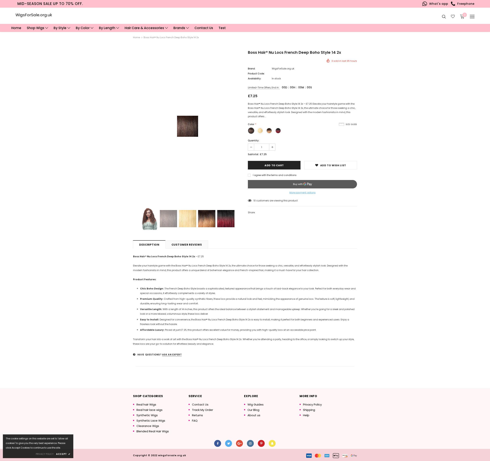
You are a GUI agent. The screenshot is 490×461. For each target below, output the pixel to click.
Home (136, 37)
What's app (437, 4)
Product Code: (256, 73)
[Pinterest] (261, 443)
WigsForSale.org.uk (34, 15)
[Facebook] (217, 443)
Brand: (251, 68)
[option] (187, 126)
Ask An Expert (172, 354)
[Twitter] (228, 443)
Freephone (464, 4)
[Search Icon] (444, 16)
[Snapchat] (272, 443)
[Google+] (239, 443)
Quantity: (253, 140)
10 (254, 200)
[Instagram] (250, 443)
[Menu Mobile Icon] (472, 16)
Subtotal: (253, 154)
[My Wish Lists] (453, 16)
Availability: (254, 78)
